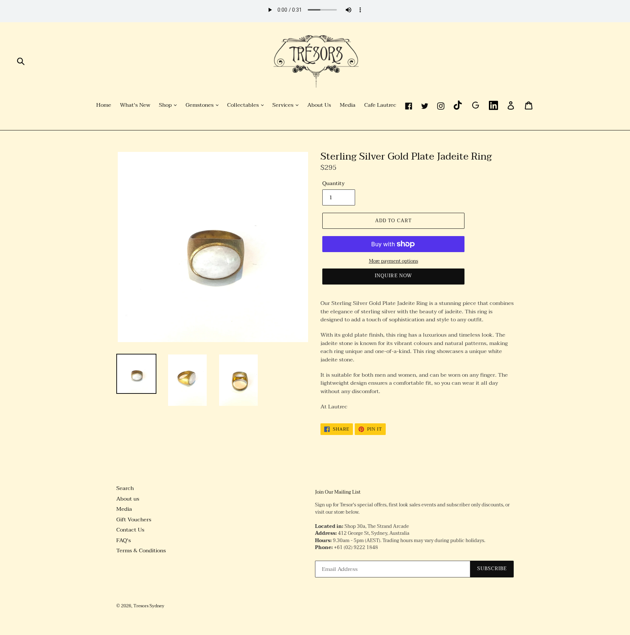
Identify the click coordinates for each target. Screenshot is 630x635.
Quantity (333, 183)
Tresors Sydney (148, 605)
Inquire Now (393, 276)
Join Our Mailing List (338, 492)
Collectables (243, 105)
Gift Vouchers (133, 519)
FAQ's (123, 540)
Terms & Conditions (141, 550)
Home (103, 105)
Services (283, 105)
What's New (135, 105)
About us (127, 498)
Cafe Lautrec (380, 105)
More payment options (393, 261)
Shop (166, 105)
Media (347, 105)
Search (125, 488)
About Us (319, 105)
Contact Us (130, 529)
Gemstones (200, 105)
